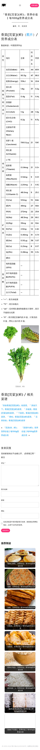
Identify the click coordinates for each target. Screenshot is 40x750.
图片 (29, 34)
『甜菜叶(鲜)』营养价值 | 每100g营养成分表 (30, 431)
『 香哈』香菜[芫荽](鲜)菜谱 (19, 417)
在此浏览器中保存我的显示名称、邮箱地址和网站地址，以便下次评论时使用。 (20, 523)
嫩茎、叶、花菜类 (20, 26)
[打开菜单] (20, 5)
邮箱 (2, 500)
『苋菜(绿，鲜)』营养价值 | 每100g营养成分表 (10, 431)
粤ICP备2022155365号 (19, 746)
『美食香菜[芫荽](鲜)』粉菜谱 (14, 405)
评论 (3, 463)
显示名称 (4, 489)
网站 (2, 511)
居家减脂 (34, 5)
